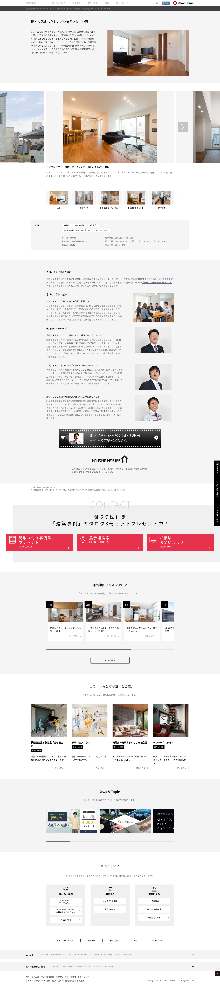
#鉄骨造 (93, 225)
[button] (37, 127)
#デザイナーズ (101, 230)
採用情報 (59, 976)
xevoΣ (72, 244)
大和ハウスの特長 (57, 3)
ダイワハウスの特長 (65, 940)
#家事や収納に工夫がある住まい (77, 230)
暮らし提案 (92, 3)
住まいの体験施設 (154, 909)
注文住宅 (31, 3)
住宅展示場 (154, 901)
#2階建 (67, 225)
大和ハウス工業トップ (35, 976)
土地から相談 (110, 909)
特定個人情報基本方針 (74, 980)
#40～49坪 (79, 225)
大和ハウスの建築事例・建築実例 (68, 9)
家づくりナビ (122, 3)
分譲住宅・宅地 (154, 917)
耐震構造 (105, 411)
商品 (107, 3)
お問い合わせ (70, 976)
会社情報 (50, 976)
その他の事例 (110, 660)
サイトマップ (83, 976)
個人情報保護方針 (56, 980)
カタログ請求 (66, 920)
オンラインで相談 (110, 901)
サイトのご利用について (36, 980)
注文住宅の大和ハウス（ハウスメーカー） (40, 9)
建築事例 (76, 3)
